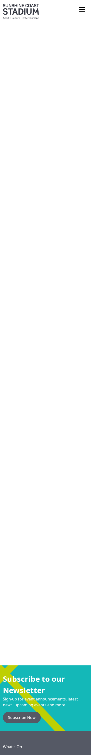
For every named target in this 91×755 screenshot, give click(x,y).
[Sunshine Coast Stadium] (21, 10)
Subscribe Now (22, 717)
